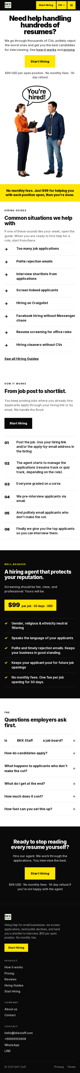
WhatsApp (11, 1045)
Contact (10, 1015)
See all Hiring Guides (21, 359)
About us (10, 1009)
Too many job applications (37, 248)
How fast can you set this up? (28, 809)
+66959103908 (15, 1039)
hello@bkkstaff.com (18, 1033)
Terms (71, 1066)
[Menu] (71, 5)
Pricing (9, 973)
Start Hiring (46, 5)
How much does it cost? (23, 796)
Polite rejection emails (34, 261)
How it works (13, 967)
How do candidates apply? (25, 753)
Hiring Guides (13, 985)
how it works (46, 50)
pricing (69, 50)
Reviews (10, 979)
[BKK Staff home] (7, 5)
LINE (7, 1051)
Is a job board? (33, 740)
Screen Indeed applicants (37, 290)
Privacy (59, 1066)
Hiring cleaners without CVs (39, 345)
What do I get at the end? (24, 783)
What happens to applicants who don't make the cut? (35, 768)
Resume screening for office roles (44, 332)
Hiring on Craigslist (32, 303)
